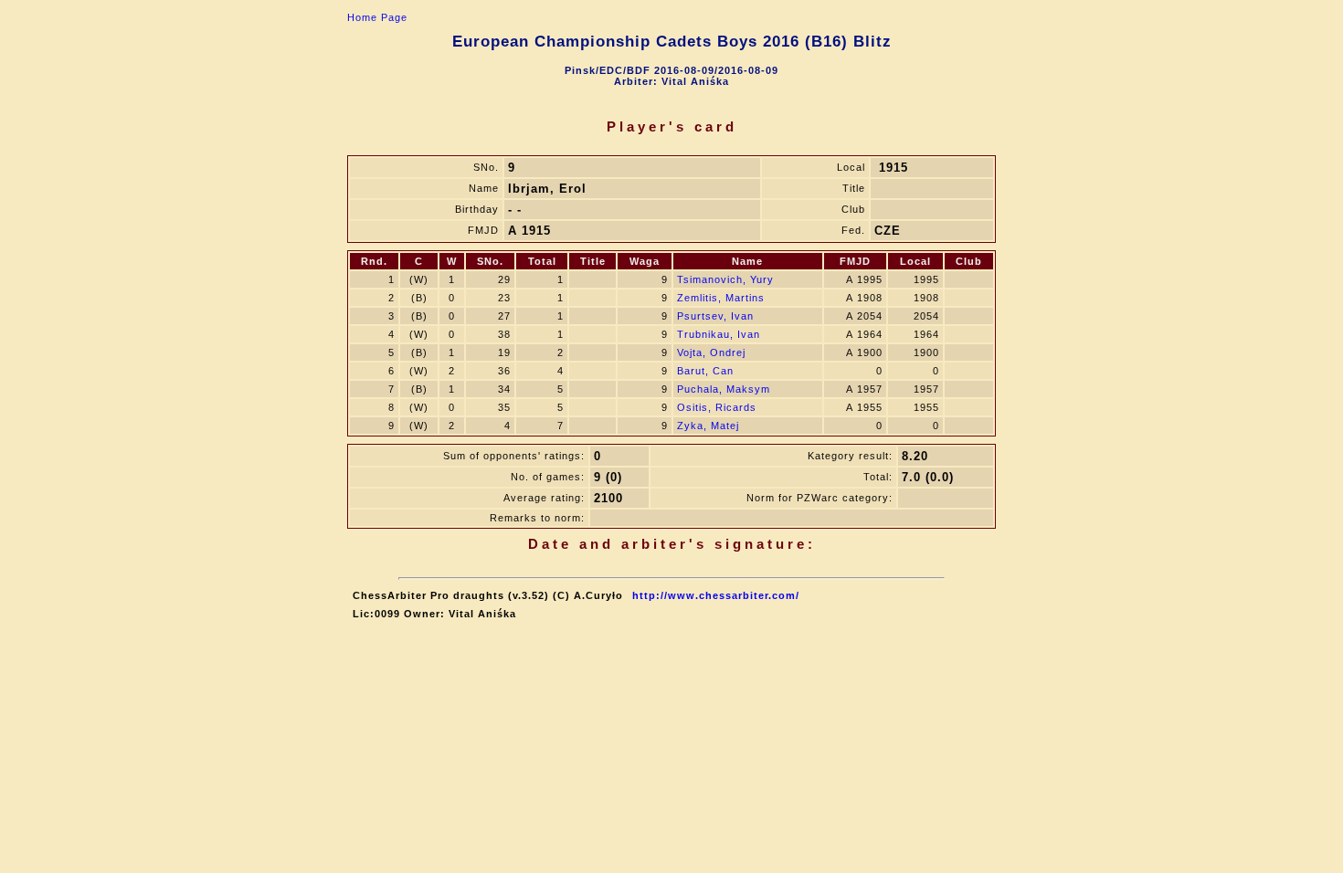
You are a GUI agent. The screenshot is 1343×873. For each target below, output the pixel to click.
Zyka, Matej (708, 425)
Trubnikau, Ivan (718, 334)
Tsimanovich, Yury (725, 279)
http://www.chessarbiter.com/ (715, 595)
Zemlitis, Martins (721, 297)
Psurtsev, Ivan (715, 315)
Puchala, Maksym (723, 389)
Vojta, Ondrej (711, 352)
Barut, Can (705, 370)
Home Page (377, 17)
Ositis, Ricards (716, 407)
